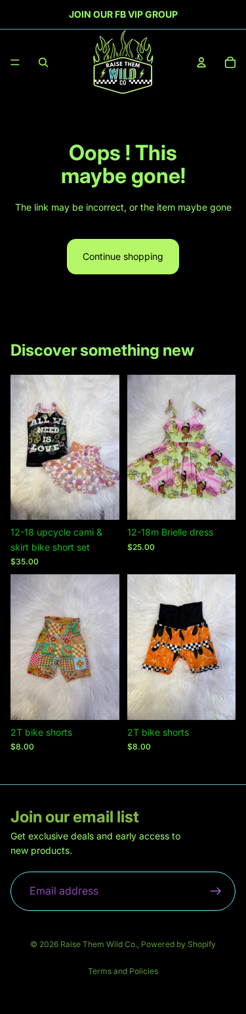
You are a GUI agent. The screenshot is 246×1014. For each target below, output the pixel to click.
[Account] (201, 62)
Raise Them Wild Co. (98, 944)
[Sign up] (216, 891)
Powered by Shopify (178, 944)
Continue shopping (123, 256)
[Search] (43, 62)
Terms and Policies (123, 971)
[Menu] (15, 62)
